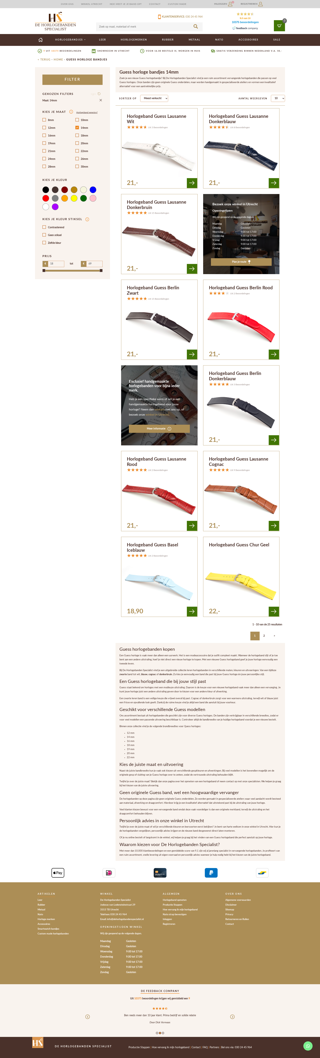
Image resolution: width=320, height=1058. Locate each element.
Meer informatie (156, 428)
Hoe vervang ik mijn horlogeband (180, 910)
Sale (276, 40)
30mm (84, 167)
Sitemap (229, 910)
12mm (51, 128)
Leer (102, 40)
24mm (51, 159)
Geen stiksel (54, 235)
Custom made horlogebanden (53, 934)
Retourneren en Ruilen (237, 919)
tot (71, 263)
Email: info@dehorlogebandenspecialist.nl (122, 919)
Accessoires (248, 40)
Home (58, 59)
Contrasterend (56, 227)
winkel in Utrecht (157, 414)
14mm (84, 128)
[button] (87, 1019)
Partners (214, 1047)
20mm (84, 143)
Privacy (229, 914)
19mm (51, 143)
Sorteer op (127, 98)
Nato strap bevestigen (174, 914)
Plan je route (239, 262)
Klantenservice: (173, 17)
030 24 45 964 (194, 17)
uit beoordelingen (62, 51)
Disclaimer (231, 905)
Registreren (249, 4)
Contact (155, 4)
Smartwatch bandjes (48, 929)
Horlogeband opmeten (174, 900)
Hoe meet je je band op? (126, 4)
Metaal (194, 40)
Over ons (67, 4)
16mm (51, 135)
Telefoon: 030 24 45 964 (113, 914)
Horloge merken (46, 919)
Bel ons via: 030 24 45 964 (236, 1047)
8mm (51, 120)
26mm (84, 159)
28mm (51, 167)
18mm (84, 135)
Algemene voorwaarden (238, 900)
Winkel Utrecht (91, 4)
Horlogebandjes (69, 40)
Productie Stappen (172, 905)
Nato (219, 40)
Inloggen (221, 4)
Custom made (177, 4)
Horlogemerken (134, 40)
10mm (84, 120)
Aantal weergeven (253, 98)
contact (160, 409)
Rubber (168, 40)
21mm (51, 151)
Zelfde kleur (54, 243)
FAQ (205, 1047)
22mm (84, 151)
